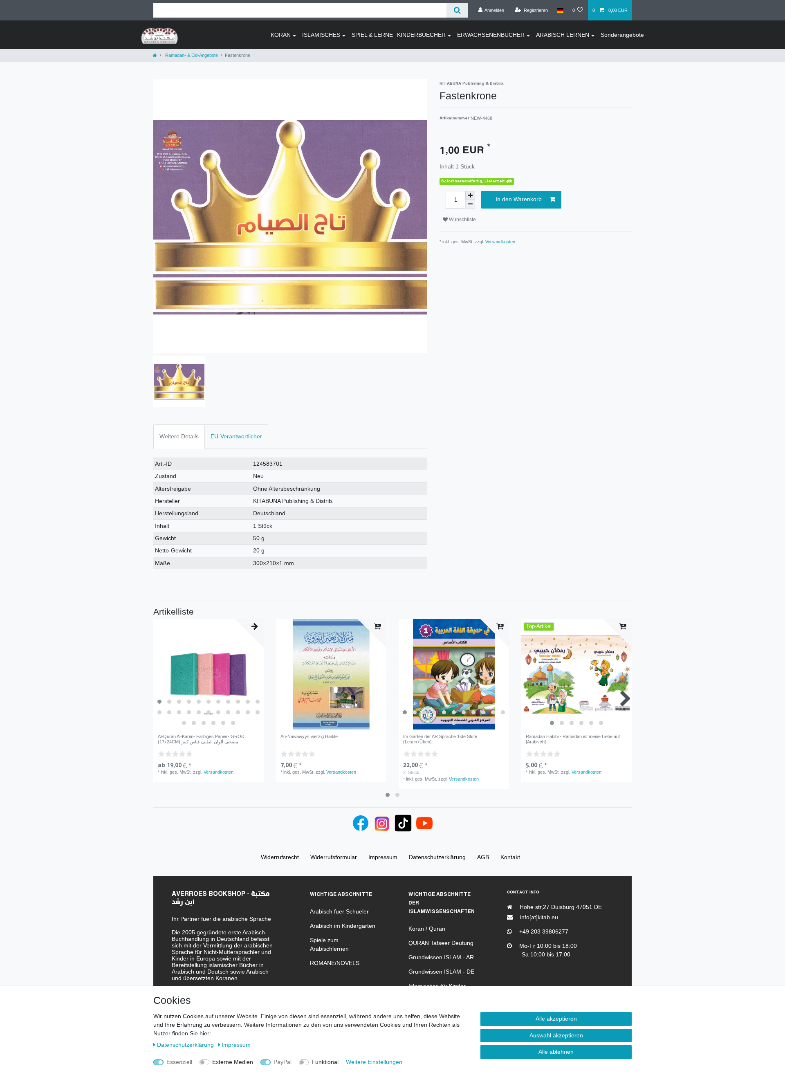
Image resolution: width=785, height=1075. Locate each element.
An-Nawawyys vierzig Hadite (309, 736)
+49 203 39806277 (543, 931)
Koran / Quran (426, 928)
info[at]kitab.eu (538, 917)
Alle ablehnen (556, 1051)
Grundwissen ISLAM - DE (441, 971)
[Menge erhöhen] (470, 195)
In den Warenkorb (519, 199)
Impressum (236, 1044)
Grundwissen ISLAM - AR (441, 957)
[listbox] (208, 674)
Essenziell (179, 1062)
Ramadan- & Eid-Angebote (191, 55)
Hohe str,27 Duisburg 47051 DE (560, 907)
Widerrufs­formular (333, 857)
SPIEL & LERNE (372, 34)
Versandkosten (500, 241)
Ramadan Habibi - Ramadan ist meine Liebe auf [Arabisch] (573, 739)
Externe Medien (232, 1062)
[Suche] (456, 10)
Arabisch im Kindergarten (342, 925)
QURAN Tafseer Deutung (440, 943)
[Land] (559, 10)
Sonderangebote (622, 34)
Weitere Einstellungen (374, 1062)
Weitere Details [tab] (179, 436)
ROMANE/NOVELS (334, 963)
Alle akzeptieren (556, 1018)
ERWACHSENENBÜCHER (491, 34)
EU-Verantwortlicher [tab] (236, 436)
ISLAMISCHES (321, 34)
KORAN (281, 34)
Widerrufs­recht (280, 857)
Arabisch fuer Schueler (339, 911)
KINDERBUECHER (421, 34)
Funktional (325, 1062)
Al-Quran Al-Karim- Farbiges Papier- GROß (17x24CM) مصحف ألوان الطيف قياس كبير (201, 739)
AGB (483, 857)
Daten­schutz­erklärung (186, 1044)
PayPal (283, 1062)
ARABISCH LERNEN (562, 34)
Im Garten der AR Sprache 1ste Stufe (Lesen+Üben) (440, 739)
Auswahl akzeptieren (556, 1035)
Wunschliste (462, 219)
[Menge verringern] (470, 204)
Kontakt (510, 857)
